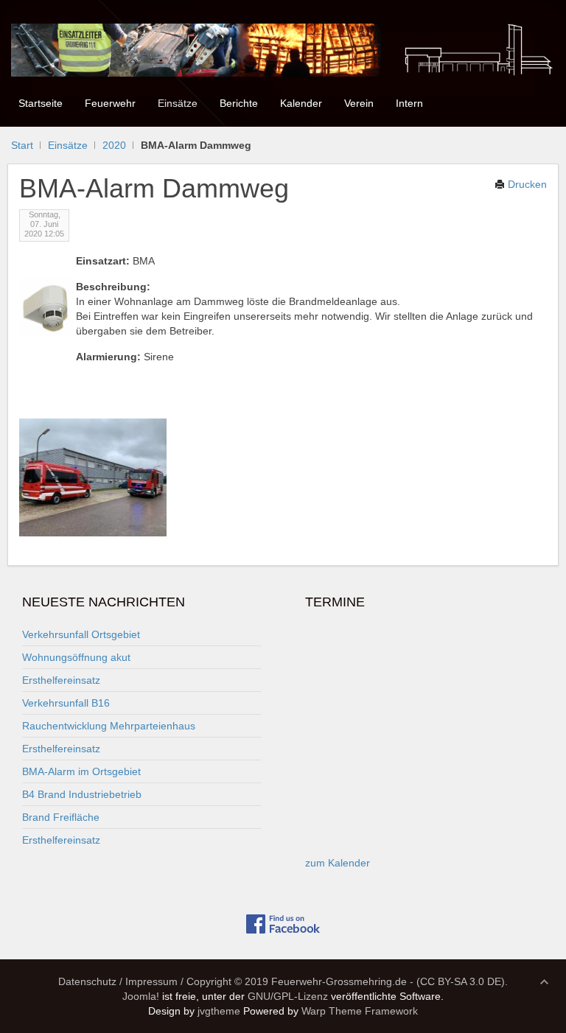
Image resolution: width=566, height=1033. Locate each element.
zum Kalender (337, 863)
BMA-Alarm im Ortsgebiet (81, 771)
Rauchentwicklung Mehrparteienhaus (108, 726)
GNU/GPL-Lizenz (288, 996)
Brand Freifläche (60, 817)
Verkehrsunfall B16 (66, 703)
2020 (114, 145)
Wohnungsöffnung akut (76, 657)
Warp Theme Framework (359, 1011)
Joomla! (140, 996)
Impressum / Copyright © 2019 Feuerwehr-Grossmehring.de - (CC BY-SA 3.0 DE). (316, 981)
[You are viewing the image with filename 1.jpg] (93, 477)
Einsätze (68, 145)
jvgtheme (219, 1011)
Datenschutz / (90, 981)
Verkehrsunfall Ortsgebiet (81, 634)
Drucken (526, 184)
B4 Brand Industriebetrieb (82, 794)
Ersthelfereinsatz (61, 680)
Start (22, 145)
